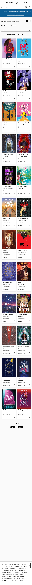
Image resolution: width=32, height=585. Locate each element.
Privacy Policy (16, 566)
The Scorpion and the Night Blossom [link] (23, 410)
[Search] (2, 7)
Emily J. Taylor (7, 380)
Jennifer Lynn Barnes (8, 188)
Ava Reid (6, 156)
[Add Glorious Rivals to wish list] (15, 194)
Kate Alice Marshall (8, 93)
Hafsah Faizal (22, 93)
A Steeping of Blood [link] (23, 91)
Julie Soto (6, 412)
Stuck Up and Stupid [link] (23, 123)
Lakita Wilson (7, 61)
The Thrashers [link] (6, 410)
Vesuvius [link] (20, 282)
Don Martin (6, 124)
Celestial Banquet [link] (22, 314)
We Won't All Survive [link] (8, 91)
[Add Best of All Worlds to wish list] (30, 258)
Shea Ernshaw (7, 284)
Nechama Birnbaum (8, 348)
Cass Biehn (21, 284)
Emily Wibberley (22, 220)
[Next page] (22, 424)
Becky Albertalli (7, 220)
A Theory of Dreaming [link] (8, 154)
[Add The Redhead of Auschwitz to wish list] (15, 353)
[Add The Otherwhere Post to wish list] (15, 385)
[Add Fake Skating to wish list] (30, 66)
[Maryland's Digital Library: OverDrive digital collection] (16, 3)
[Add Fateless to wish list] (15, 258)
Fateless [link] (5, 250)
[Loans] (26, 7)
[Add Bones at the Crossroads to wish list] (30, 162)
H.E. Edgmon (6, 316)
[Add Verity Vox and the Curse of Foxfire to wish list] (15, 130)
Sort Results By (5, 25)
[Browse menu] (29, 7)
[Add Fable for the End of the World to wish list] (30, 353)
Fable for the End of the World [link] (23, 346)
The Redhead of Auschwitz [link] (8, 346)
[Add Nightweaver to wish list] (30, 385)
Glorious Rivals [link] (7, 186)
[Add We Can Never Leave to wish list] (15, 321)
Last (20, 427)
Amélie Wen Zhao (23, 412)
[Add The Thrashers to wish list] (15, 417)
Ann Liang (21, 188)
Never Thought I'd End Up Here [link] (23, 186)
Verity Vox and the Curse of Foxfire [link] (8, 123)
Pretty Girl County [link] (7, 59)
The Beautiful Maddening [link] (8, 282)
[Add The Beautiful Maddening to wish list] (15, 290)
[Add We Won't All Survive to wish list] (15, 98)
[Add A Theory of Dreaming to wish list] (15, 162)
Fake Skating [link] (21, 59)
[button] (27, 21)
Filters (3, 30)
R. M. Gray (21, 380)
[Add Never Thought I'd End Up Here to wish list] (30, 194)
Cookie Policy (20, 580)
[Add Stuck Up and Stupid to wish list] (30, 130)
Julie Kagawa (7, 252)
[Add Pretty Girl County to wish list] (15, 66)
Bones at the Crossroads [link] (23, 154)
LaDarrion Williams (23, 156)
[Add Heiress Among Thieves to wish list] (30, 226)
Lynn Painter (21, 61)
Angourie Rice (22, 124)
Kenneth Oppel (22, 252)
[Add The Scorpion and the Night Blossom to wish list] (30, 417)
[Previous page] (11, 424)
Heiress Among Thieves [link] (23, 218)
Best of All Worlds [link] (22, 250)
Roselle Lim (21, 316)
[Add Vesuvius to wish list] (30, 290)
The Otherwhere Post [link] (8, 378)
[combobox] (13, 7)
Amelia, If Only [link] (6, 218)
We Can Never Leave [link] (8, 314)
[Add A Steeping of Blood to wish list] (30, 98)
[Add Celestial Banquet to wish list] (30, 321)
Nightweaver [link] (21, 378)
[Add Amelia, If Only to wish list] (15, 226)
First (13, 427)
